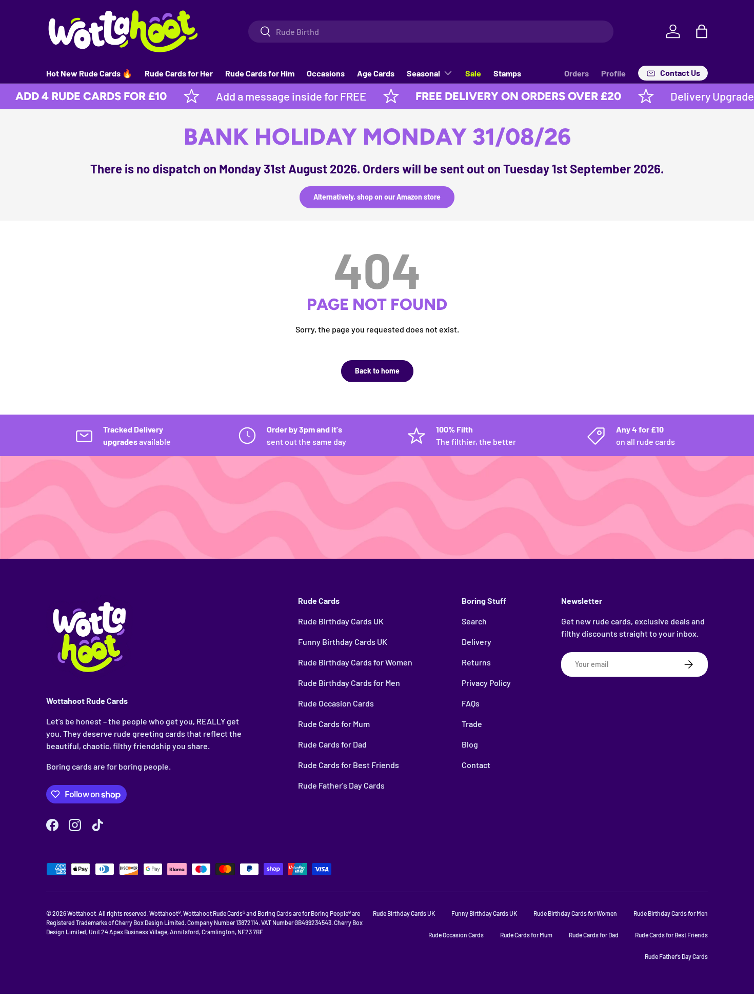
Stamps (507, 73)
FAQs (471, 703)
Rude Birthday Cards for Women (355, 662)
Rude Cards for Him (259, 73)
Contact (476, 765)
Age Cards (375, 73)
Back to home (377, 370)
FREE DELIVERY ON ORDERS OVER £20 (496, 96)
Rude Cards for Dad (332, 744)
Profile (613, 73)
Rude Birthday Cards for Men (349, 682)
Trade (472, 724)
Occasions (326, 73)
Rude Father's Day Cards (341, 785)
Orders (576, 73)
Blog (470, 744)
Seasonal (423, 73)
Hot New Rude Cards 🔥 (89, 73)
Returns (476, 662)
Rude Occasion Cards (336, 703)
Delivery (476, 641)
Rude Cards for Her (179, 73)
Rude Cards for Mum (334, 724)
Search (474, 621)
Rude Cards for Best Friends (348, 765)
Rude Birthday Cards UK (341, 621)
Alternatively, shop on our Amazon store (377, 196)
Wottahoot (81, 913)
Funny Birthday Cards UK (342, 641)
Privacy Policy (486, 682)
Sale (473, 73)
